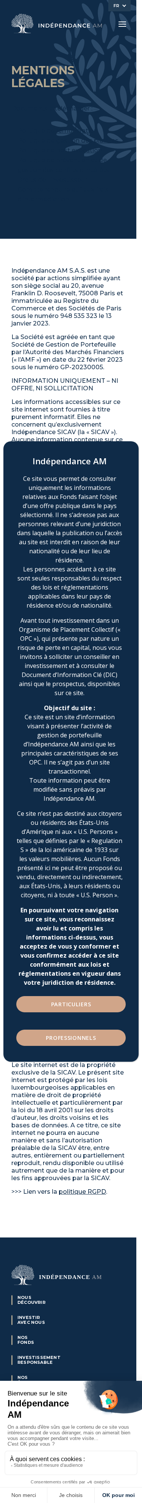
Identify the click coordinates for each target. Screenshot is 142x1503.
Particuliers (71, 1004)
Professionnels (71, 1037)
